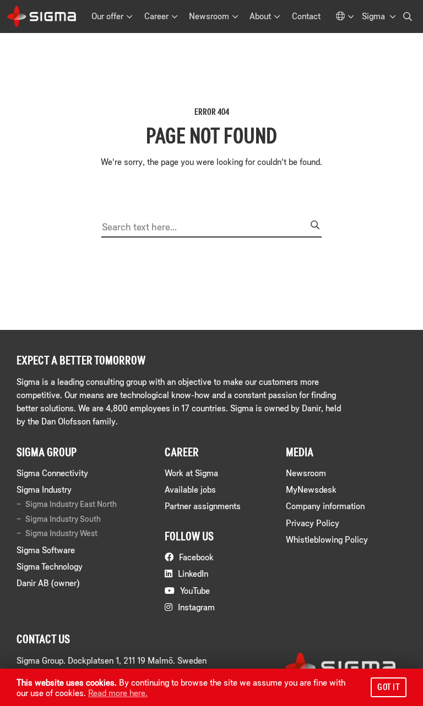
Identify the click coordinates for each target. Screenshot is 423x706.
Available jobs (190, 489)
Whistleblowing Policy (327, 539)
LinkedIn (193, 573)
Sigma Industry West (61, 533)
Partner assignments (203, 505)
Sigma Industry (44, 489)
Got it (388, 687)
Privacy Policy (312, 522)
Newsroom (306, 472)
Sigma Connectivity (52, 472)
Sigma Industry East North (71, 504)
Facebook (196, 556)
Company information (325, 505)
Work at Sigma (191, 472)
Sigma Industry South (63, 518)
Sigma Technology (50, 566)
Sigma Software (46, 549)
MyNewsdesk (311, 489)
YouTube (195, 590)
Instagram (196, 607)
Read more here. (118, 692)
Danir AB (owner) (48, 582)
